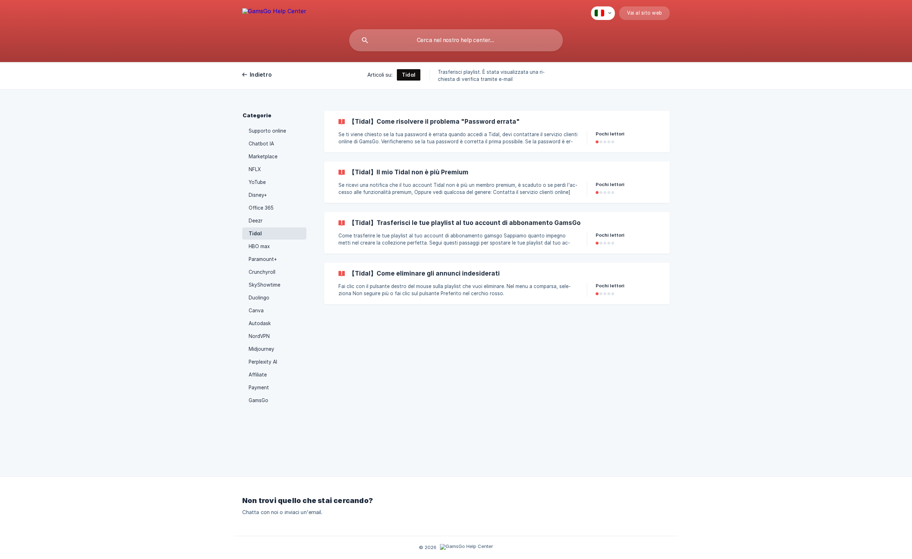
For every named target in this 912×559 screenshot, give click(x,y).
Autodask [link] (260, 323)
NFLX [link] (255, 169)
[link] (497, 131)
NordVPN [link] (259, 336)
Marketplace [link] (263, 156)
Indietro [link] (261, 74)
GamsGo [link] (258, 400)
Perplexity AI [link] (263, 362)
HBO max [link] (259, 246)
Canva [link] (256, 310)
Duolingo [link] (259, 298)
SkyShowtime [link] (264, 285)
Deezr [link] (256, 221)
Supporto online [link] (267, 131)
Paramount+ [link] (263, 259)
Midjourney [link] (261, 349)
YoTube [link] (257, 182)
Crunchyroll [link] (262, 272)
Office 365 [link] (261, 208)
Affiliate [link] (258, 375)
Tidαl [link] (255, 233)
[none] (274, 12)
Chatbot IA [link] (261, 144)
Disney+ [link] (258, 195)
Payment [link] (259, 387)
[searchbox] (456, 40)
